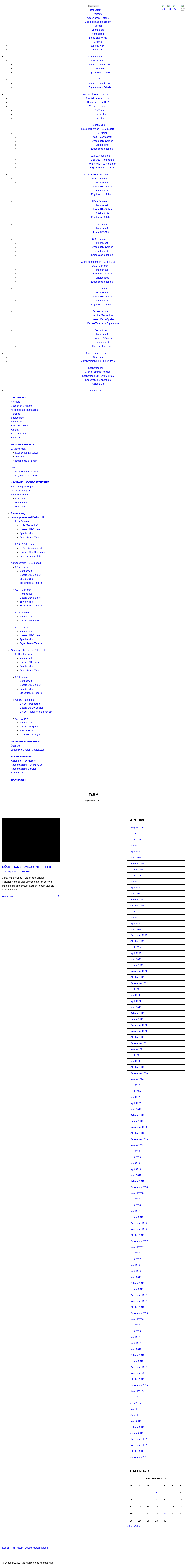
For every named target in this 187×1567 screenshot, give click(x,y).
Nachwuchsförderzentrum (95, 94)
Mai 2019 (135, 1163)
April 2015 (135, 1415)
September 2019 (139, 1139)
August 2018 (137, 1193)
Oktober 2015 (137, 1379)
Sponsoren (95, 390)
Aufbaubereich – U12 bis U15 (98, 174)
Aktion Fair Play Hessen (97, 372)
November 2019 (138, 1127)
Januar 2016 (136, 1361)
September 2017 (139, 1241)
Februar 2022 (137, 1013)
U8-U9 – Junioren (100, 311)
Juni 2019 (135, 1157)
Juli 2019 (135, 1151)
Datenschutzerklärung (36, 1548)
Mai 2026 (135, 845)
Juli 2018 (135, 1199)
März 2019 (135, 1175)
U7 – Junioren (100, 330)
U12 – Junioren (100, 239)
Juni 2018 (135, 1205)
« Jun (130, 1526)
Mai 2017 (135, 1265)
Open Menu (93, 6)
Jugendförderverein (96, 353)
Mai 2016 (135, 1337)
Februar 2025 (137, 899)
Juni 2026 (135, 839)
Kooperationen (95, 368)
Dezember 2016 (138, 1295)
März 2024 (135, 929)
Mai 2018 (135, 1211)
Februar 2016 (137, 1355)
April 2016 (135, 1343)
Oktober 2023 (137, 941)
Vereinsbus (98, 34)
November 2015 (138, 1373)
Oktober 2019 (137, 1133)
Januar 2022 (136, 1019)
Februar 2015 (137, 1427)
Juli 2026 (135, 833)
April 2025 (135, 887)
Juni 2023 (135, 947)
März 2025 (135, 893)
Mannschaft (102, 182)
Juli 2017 (135, 1253)
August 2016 (137, 1319)
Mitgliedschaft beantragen (98, 22)
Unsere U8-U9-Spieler (102, 319)
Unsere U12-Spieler (102, 247)
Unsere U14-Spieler (102, 209)
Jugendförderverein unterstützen (98, 361)
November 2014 (138, 1445)
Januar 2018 (136, 1217)
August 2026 (137, 827)
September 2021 (139, 1043)
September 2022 (139, 983)
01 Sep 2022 (10, 871)
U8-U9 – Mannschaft (102, 315)
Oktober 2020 (137, 1067)
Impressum (17, 1548)
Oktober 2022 (137, 977)
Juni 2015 (135, 1403)
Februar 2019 (137, 1181)
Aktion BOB (98, 384)
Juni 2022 (135, 989)
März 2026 (135, 857)
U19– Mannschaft (102, 137)
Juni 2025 (135, 875)
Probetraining (98, 125)
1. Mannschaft (98, 60)
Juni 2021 (135, 1055)
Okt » (137, 1526)
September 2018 (139, 1187)
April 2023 (135, 953)
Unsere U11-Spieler (102, 273)
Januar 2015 (136, 1433)
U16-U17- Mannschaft (102, 160)
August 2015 (137, 1391)
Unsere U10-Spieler (102, 296)
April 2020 (135, 1103)
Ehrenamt (98, 49)
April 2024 (135, 923)
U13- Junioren (100, 224)
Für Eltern (100, 118)
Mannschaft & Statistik (100, 64)
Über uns (98, 357)
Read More (8, 896)
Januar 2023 (136, 965)
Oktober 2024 (137, 905)
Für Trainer (100, 110)
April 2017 (135, 1271)
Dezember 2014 (138, 1439)
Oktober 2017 (137, 1235)
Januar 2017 (136, 1289)
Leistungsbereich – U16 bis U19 (98, 129)
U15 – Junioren (100, 178)
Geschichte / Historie (98, 18)
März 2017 (135, 1277)
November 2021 (138, 1031)
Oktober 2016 (137, 1307)
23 (164, 1513)
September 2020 (139, 1073)
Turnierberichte (102, 342)
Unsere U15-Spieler (102, 186)
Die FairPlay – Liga (102, 346)
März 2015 (135, 1421)
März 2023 (135, 959)
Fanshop (98, 26)
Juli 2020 (135, 1085)
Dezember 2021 (138, 1025)
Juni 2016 (135, 1331)
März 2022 (135, 1007)
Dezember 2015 (138, 1367)
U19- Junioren (100, 133)
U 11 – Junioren (100, 266)
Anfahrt (98, 42)
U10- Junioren (100, 288)
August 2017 (137, 1247)
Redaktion (26, 871)
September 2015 (139, 1385)
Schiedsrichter (97, 45)
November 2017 (138, 1229)
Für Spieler (100, 114)
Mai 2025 (135, 881)
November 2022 (138, 971)
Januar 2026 (136, 869)
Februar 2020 (137, 1115)
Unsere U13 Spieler (102, 232)
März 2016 (135, 1349)
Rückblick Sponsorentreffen (26, 866)
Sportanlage (98, 30)
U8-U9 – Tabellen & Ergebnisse (102, 323)
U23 (98, 79)
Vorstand (98, 14)
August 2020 (137, 1079)
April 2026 (135, 851)
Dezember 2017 (138, 1223)
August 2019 (137, 1145)
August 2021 (137, 1049)
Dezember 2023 (138, 935)
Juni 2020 (135, 1091)
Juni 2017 (135, 1259)
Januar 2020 (136, 1121)
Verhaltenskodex (98, 106)
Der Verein (95, 10)
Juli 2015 (135, 1397)
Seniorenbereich (95, 56)
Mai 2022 (135, 995)
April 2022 (135, 1001)
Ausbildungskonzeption (98, 98)
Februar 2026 (137, 863)
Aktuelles (100, 68)
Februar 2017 (137, 1283)
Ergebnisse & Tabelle (100, 72)
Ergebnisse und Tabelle (102, 167)
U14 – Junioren (100, 201)
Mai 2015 (135, 1409)
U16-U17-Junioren (100, 156)
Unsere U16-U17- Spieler (102, 163)
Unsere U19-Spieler (102, 141)
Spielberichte (102, 145)
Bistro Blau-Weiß (98, 38)
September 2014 (139, 1457)
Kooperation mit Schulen (98, 380)
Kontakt (6, 1548)
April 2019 (135, 1169)
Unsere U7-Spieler (102, 338)
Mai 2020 (135, 1097)
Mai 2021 (135, 1061)
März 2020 (135, 1109)
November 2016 (138, 1301)
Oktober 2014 (137, 1451)
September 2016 (139, 1313)
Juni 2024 (135, 911)
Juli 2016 (135, 1325)
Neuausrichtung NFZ (98, 102)
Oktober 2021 (137, 1037)
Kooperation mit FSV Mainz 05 (98, 376)
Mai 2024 (135, 917)
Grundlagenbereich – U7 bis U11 (98, 262)
